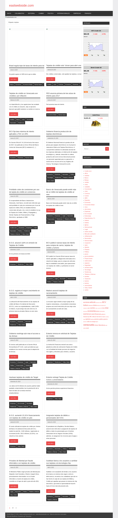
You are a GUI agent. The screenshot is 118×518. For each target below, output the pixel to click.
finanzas (98, 314)
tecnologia (92, 321)
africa (86, 173)
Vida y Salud (50, 180)
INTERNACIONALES (63, 13)
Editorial (31, 13)
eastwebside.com (21, 5)
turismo (87, 281)
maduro (103, 316)
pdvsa (92, 319)
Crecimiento (88, 189)
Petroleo (87, 249)
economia (92, 311)
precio (86, 254)
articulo (93, 302)
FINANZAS (88, 13)
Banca (12, 84)
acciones (86, 302)
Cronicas (60, 84)
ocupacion (88, 243)
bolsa (95, 305)
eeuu (86, 207)
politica (101, 319)
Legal (35, 227)
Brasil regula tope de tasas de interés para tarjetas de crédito (32, 66)
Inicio (9, 13)
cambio (87, 182)
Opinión (87, 247)
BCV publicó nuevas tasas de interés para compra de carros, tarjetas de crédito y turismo (60, 245)
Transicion (88, 278)
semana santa (89, 267)
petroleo (96, 319)
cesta (86, 184)
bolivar (85, 305)
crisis (54, 84)
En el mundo (21, 403)
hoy (88, 316)
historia (87, 220)
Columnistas (19, 13)
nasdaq (107, 316)
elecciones (88, 209)
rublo (88, 321)
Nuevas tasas (38, 84)
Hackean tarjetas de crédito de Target (23, 377)
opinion (88, 319)
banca (101, 302)
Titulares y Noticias (68, 177)
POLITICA (50, 13)
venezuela (88, 324)
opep (86, 245)
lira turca (99, 316)
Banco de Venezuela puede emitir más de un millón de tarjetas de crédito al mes (61, 192)
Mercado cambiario (90, 234)
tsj (96, 321)
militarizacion (88, 236)
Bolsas (87, 180)
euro (93, 314)
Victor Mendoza (99, 325)
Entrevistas (88, 216)
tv (97, 321)
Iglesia (86, 225)
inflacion (94, 316)
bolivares (90, 305)
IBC (91, 316)
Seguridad (88, 265)
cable (88, 308)
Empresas (75, 84)
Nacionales (13, 122)
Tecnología (50, 177)
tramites (87, 276)
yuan (87, 328)
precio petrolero (89, 256)
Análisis (49, 84)
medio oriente (88, 231)
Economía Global (27, 84)
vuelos (86, 290)
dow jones (85, 311)
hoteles (87, 222)
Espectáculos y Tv (90, 218)
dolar (107, 308)
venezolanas (88, 285)
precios (85, 321)
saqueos (87, 263)
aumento (97, 302)
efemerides (102, 311)
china (96, 308)
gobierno (103, 314)
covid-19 (99, 308)
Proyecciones (51, 219)
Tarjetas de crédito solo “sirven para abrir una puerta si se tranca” (71, 65)
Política (72, 174)
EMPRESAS (77, 13)
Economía (18, 84)
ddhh (86, 198)
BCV (104, 302)
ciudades (87, 186)
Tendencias (21, 122)
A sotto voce (13, 227)
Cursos (87, 195)
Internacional (88, 227)
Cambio (41, 13)
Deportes (87, 200)
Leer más (13, 79)
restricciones (88, 260)
